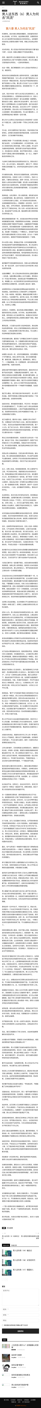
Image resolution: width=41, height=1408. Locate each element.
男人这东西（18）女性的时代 (24, 1260)
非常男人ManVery (21, 1405)
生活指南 (5, 10)
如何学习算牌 (16, 1355)
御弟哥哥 (13, 1349)
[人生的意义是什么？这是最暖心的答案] (6, 1346)
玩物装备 (26, 1400)
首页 (3, 7)
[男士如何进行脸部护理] (6, 1387)
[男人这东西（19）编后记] (7, 1252)
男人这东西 (10, 1228)
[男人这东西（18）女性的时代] (7, 1262)
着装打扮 (19, 1400)
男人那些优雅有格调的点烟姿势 (30, 1237)
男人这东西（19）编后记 (22, 1251)
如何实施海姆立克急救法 (20, 1375)
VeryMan (13, 1357)
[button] (38, 2)
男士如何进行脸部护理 (19, 1385)
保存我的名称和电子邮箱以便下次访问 (16, 1325)
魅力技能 (6, 1400)
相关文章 (6, 1245)
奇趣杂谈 (13, 1402)
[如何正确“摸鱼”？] (6, 1368)
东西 (19, 1402)
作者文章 (14, 1245)
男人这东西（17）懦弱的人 (23, 1270)
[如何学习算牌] (6, 1358)
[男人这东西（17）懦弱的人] (7, 1272)
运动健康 (33, 1400)
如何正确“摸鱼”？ (18, 1365)
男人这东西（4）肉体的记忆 (10, 1237)
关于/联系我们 (26, 1402)
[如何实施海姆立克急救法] (6, 1378)
